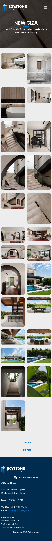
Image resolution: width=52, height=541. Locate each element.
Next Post (26, 450)
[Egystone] (15, 7)
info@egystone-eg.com (18, 510)
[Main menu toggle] (45, 7)
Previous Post (26, 442)
